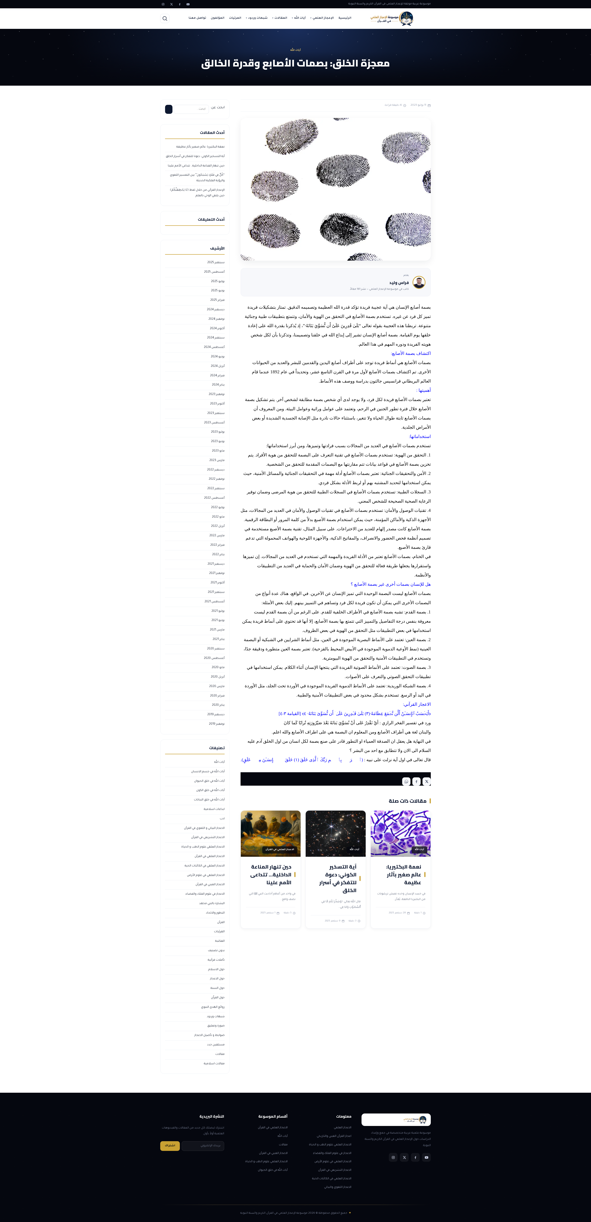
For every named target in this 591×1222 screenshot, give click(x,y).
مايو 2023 (218, 451)
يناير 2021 (219, 639)
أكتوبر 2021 (218, 583)
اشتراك (170, 1145)
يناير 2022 (218, 554)
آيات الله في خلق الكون (210, 790)
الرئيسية (344, 18)
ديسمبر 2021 (216, 564)
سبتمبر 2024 (216, 338)
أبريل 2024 (218, 366)
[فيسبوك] (179, 4)
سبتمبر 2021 (216, 592)
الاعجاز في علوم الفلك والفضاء (205, 894)
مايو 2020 (218, 667)
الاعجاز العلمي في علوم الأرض (206, 875)
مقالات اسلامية (214, 1063)
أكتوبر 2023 (217, 404)
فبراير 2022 (217, 545)
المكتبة (220, 941)
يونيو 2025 (218, 291)
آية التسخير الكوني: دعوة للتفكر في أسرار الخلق (337, 878)
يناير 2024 (218, 385)
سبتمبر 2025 (216, 262)
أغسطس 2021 (215, 601)
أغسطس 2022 (214, 498)
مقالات (220, 1054)
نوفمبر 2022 (217, 479)
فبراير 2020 (217, 696)
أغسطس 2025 (214, 272)
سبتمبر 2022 (216, 488)
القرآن (221, 922)
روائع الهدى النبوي (213, 1007)
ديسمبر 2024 (216, 309)
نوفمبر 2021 (217, 573)
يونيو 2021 (218, 620)
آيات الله (300, 18)
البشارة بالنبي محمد (212, 903)
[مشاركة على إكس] (426, 781)
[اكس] (171, 4)
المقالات (280, 18)
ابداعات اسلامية (214, 809)
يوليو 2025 (218, 281)
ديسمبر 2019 (216, 714)
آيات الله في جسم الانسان (208, 771)
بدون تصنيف (216, 950)
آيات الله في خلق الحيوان (209, 781)
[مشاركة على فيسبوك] (416, 781)
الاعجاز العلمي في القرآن (210, 856)
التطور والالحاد (215, 913)
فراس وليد (399, 282)
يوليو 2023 (218, 432)
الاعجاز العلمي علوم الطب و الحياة (203, 847)
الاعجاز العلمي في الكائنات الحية (205, 866)
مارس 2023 (217, 460)
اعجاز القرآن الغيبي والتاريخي (334, 1136)
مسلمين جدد (216, 1045)
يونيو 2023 (218, 441)
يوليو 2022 (218, 507)
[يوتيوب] (188, 4)
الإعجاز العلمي (323, 18)
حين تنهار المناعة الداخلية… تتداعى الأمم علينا (270, 874)
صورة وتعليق (216, 1026)
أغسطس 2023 (214, 423)
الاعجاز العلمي (342, 1127)
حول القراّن (218, 997)
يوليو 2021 (218, 611)
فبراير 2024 (217, 375)
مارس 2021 (217, 630)
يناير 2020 (218, 705)
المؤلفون (217, 18)
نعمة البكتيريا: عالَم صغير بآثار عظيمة (403, 874)
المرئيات (235, 18)
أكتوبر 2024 (217, 328)
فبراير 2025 (217, 300)
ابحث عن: (217, 108)
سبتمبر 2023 (216, 413)
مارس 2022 (217, 535)
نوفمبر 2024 (216, 319)
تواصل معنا (197, 18)
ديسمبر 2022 (216, 470)
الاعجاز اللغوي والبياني (337, 1187)
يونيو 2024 (218, 357)
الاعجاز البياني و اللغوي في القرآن (204, 828)
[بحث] (164, 18)
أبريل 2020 (218, 677)
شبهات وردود (258, 18)
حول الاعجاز (217, 979)
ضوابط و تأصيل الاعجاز (209, 1035)
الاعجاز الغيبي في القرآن (210, 884)
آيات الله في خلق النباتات (209, 800)
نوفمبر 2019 (217, 724)
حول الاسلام (216, 969)
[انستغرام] (163, 4)
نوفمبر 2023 (217, 394)
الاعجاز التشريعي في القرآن (208, 837)
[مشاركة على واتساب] (406, 781)
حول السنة (218, 988)
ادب (222, 819)
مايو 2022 (218, 517)
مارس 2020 (217, 686)
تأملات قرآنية (216, 960)
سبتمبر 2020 (216, 649)
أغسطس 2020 (214, 658)
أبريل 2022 (218, 526)
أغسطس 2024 (214, 347)
